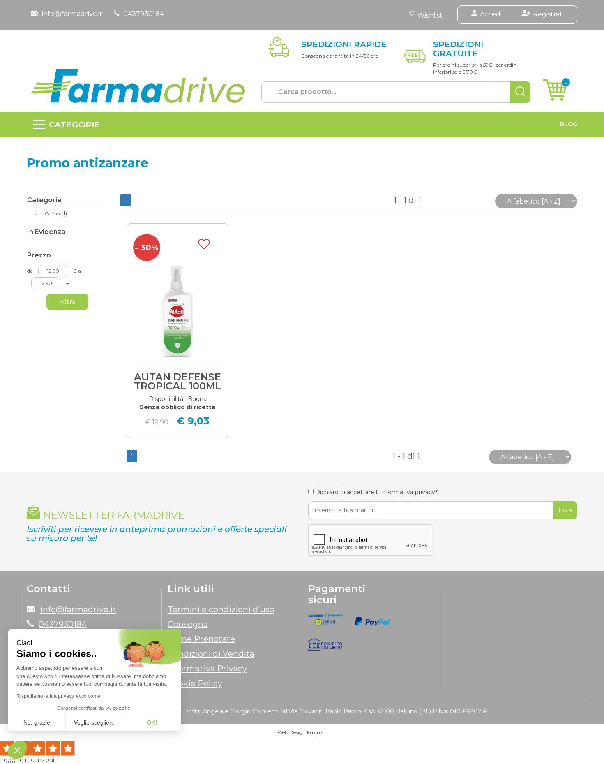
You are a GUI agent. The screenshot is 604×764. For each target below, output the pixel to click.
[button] (17, 750)
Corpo (56, 213)
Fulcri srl (317, 732)
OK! (152, 722)
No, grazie (36, 722)
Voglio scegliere (94, 722)
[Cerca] (520, 92)
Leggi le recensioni (27, 760)
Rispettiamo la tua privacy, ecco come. (58, 696)
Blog (568, 124)
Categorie (74, 125)
